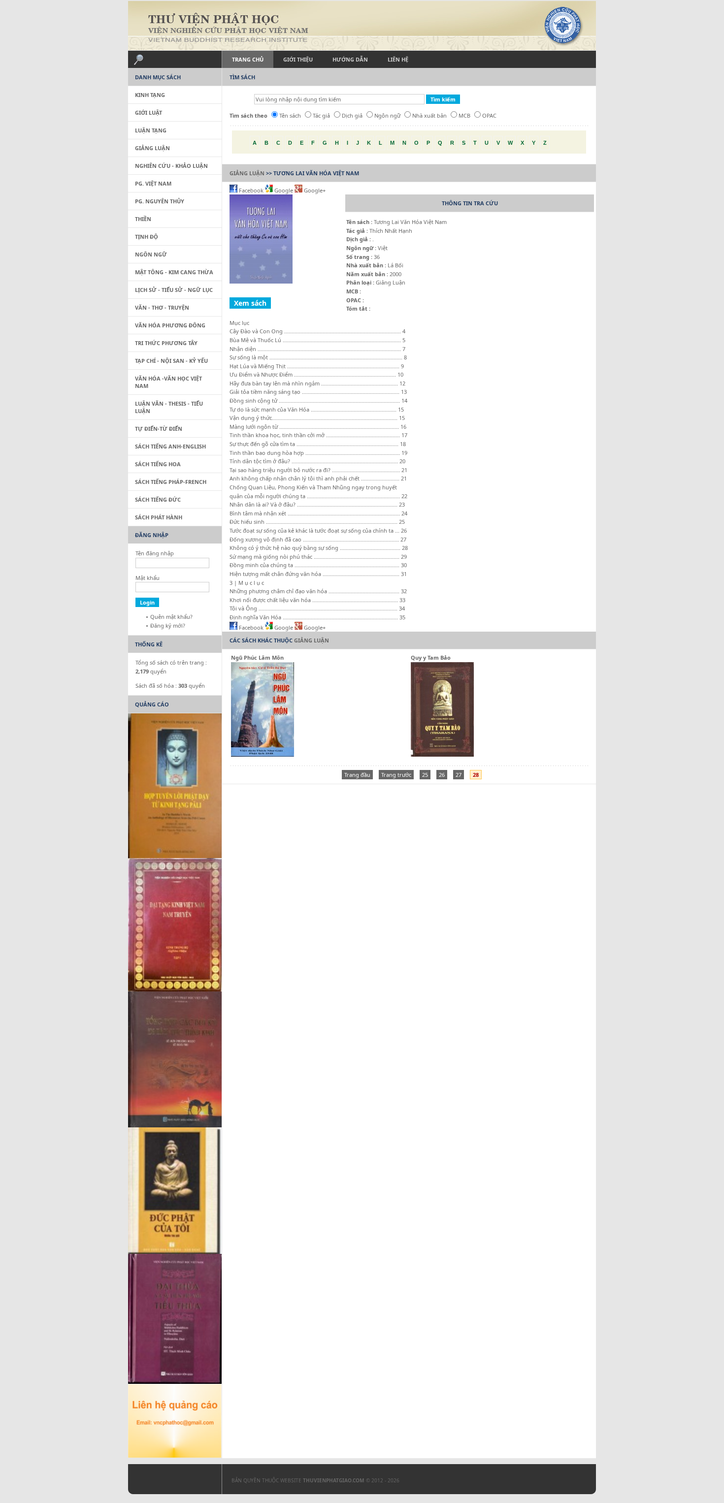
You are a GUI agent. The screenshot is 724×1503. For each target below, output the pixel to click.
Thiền (143, 219)
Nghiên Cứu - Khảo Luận (171, 165)
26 (442, 774)
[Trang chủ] (362, 25)
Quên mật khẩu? (171, 616)
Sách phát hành (158, 517)
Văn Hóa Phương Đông (170, 325)
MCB (464, 115)
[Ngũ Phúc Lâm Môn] (262, 754)
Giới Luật (148, 112)
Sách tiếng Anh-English (170, 446)
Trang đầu (357, 774)
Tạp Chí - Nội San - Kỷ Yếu (171, 360)
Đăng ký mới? (167, 625)
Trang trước (396, 774)
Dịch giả (352, 115)
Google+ (314, 190)
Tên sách (290, 115)
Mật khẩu (147, 577)
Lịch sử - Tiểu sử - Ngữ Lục (174, 289)
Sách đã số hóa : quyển (170, 685)
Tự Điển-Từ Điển (158, 428)
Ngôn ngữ (387, 115)
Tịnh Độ (146, 236)
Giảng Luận (247, 173)
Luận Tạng (150, 130)
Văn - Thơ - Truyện (162, 307)
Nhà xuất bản (429, 115)
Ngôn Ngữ (151, 254)
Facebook (251, 190)
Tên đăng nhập (154, 553)
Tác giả (321, 115)
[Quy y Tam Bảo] (442, 754)
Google (284, 190)
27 (458, 774)
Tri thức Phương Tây (166, 343)
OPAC (489, 115)
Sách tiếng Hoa (158, 464)
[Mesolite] (170, 1481)
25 (425, 774)
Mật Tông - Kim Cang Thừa (174, 272)
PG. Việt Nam (153, 183)
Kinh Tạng (150, 94)
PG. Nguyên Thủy (159, 201)
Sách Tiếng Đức (158, 499)
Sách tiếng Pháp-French (170, 481)
